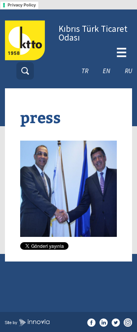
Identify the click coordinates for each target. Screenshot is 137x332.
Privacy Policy (22, 5)
